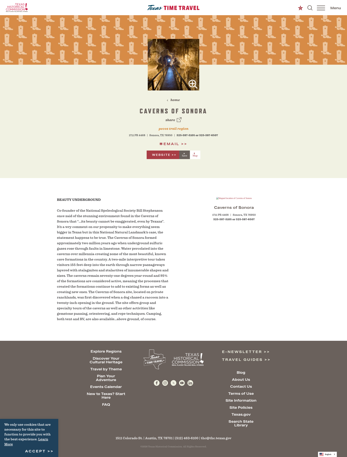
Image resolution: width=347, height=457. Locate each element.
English (328, 454)
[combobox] (327, 454)
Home (175, 100)
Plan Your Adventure (106, 378)
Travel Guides (242, 359)
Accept (35, 451)
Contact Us (241, 386)
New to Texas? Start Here (106, 396)
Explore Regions (106, 351)
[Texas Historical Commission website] (17, 7)
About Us (241, 379)
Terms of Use (241, 393)
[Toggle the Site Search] (310, 7)
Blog (241, 372)
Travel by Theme (106, 369)
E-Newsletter (242, 352)
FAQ (106, 404)
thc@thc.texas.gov (216, 438)
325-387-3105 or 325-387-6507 (197, 135)
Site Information (241, 400)
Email (171, 144)
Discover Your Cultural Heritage (106, 360)
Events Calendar (106, 387)
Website (161, 154)
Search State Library (241, 423)
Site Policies (241, 407)
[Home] (174, 7)
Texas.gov (241, 414)
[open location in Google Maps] (234, 198)
